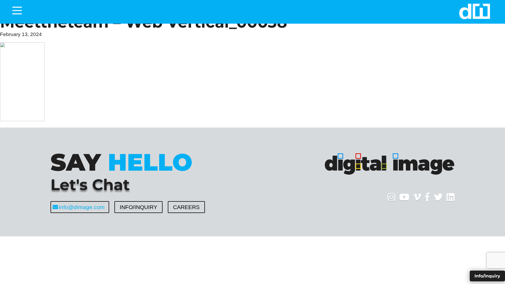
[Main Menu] (17, 10)
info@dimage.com (82, 207)
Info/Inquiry (138, 207)
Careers (186, 207)
